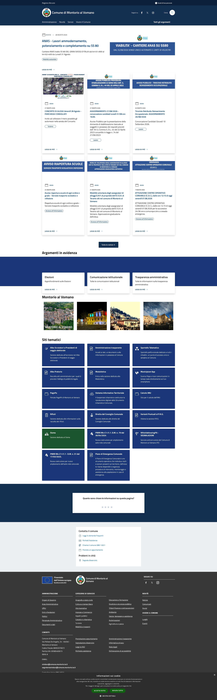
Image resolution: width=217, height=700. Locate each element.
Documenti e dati (48, 624)
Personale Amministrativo (52, 620)
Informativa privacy (116, 642)
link (130, 686)
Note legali (113, 647)
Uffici (44, 608)
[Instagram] (152, 12)
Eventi (144, 623)
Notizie (145, 600)
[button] (108, 696)
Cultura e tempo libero (84, 604)
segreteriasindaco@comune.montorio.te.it (59, 667)
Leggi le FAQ (80, 647)
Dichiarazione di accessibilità (120, 651)
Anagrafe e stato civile (84, 600)
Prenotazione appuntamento (86, 638)
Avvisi (48, 35)
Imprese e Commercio (83, 612)
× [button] (214, 675)
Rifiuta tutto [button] (117, 691)
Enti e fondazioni (48, 612)
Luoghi (145, 619)
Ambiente (112, 612)
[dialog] (108, 686)
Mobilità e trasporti (82, 626)
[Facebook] (141, 12)
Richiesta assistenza (83, 651)
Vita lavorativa (81, 608)
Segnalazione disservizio (84, 642)
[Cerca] (172, 12)
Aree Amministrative (50, 604)
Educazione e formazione (118, 600)
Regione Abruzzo (48, 3)
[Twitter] (146, 12)
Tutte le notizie (107, 244)
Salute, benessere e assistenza (120, 616)
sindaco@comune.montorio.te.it (55, 664)
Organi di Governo (49, 600)
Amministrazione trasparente (120, 638)
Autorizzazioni (114, 620)
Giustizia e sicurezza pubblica (120, 604)
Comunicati (146, 604)
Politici (44, 616)
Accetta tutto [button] (99, 691)
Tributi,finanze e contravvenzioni (121, 608)
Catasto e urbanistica (83, 619)
